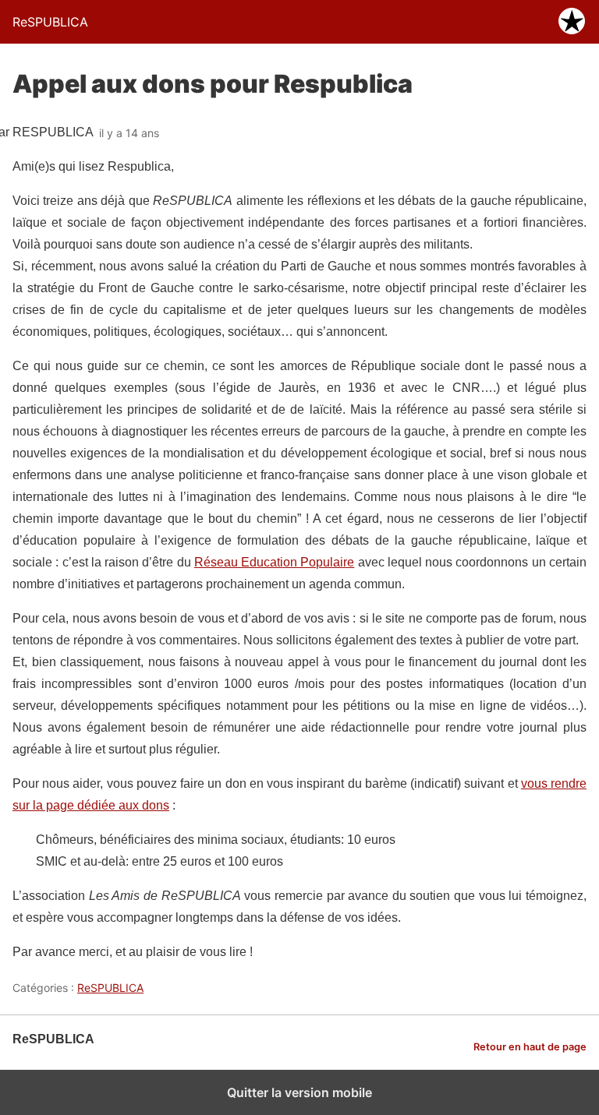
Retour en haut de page (530, 1047)
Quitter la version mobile (299, 1092)
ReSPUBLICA (110, 987)
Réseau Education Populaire (274, 562)
